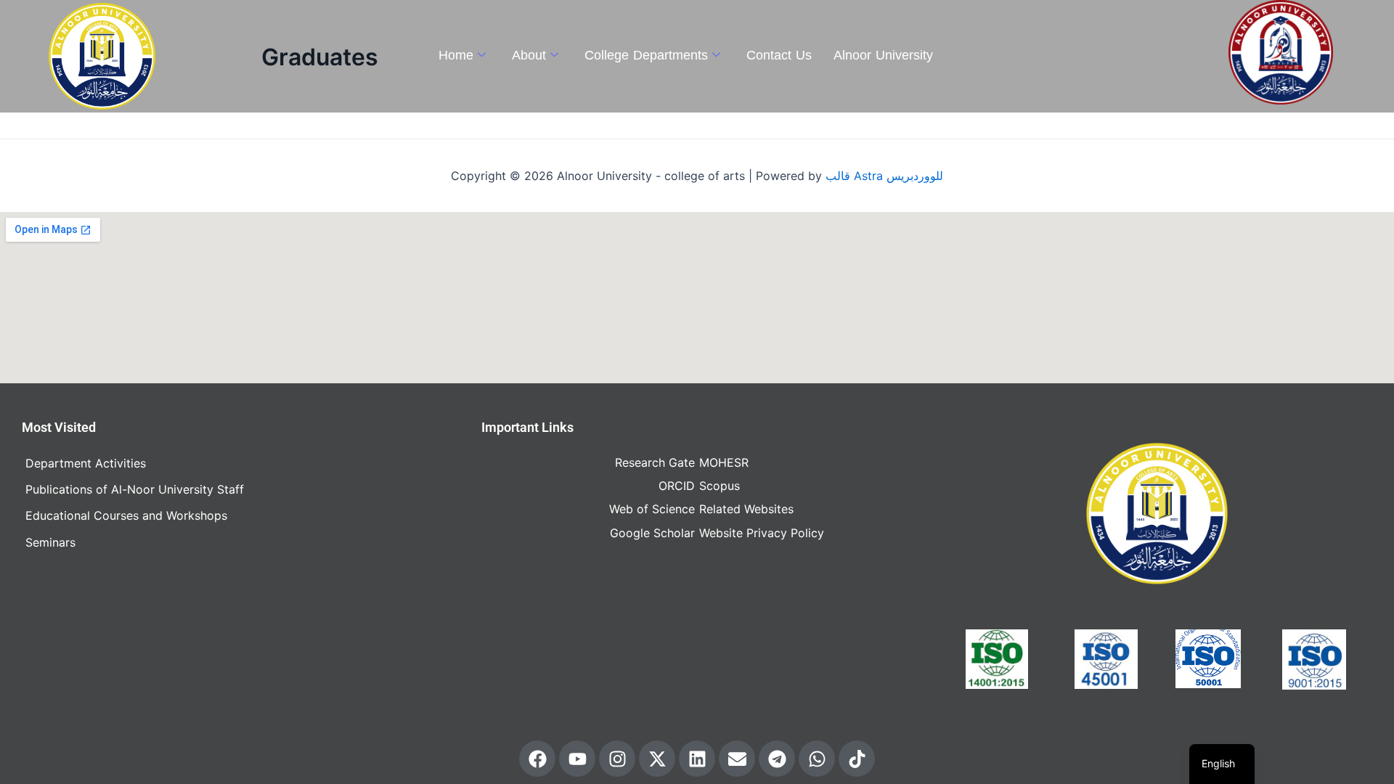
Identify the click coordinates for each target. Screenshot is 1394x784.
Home (456, 55)
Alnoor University (883, 55)
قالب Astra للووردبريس (884, 175)
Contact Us (779, 55)
